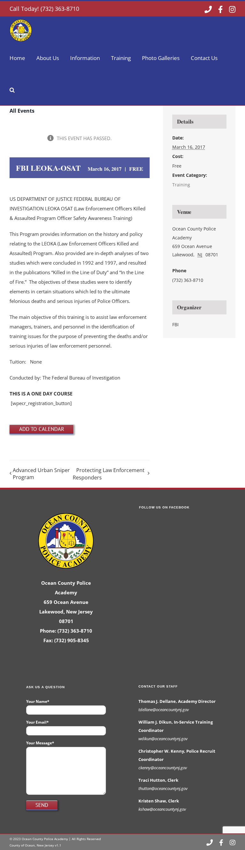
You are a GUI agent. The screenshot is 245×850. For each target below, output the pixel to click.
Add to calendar (41, 429)
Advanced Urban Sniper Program (41, 474)
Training (181, 185)
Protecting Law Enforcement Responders (109, 474)
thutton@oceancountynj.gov (163, 788)
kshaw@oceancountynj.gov (162, 809)
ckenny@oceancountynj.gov (162, 768)
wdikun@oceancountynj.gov (163, 738)
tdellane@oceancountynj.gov (163, 709)
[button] (12, 89)
